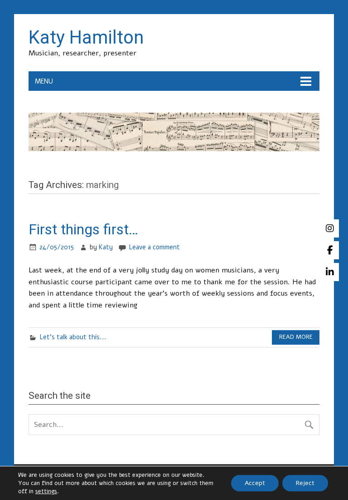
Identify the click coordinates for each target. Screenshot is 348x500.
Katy (106, 247)
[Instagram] (330, 228)
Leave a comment (154, 247)
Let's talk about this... (72, 337)
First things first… (83, 229)
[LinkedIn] (330, 272)
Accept (255, 483)
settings (46, 491)
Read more (296, 337)
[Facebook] (330, 250)
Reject (305, 483)
